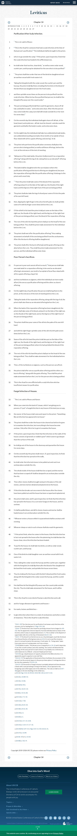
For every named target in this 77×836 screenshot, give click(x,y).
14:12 (18, 697)
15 (57, 26)
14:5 (17, 637)
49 (63, 628)
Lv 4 (22, 713)
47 (22, 737)
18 (66, 26)
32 (20, 624)
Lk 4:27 (46, 673)
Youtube (55, 818)
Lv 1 (22, 717)
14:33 (18, 664)
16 (60, 26)
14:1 (17, 624)
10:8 (36, 673)
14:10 (18, 654)
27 (33, 29)
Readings (66, 2)
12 (48, 26)
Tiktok (68, 818)
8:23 (32, 662)
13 (51, 26)
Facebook (50, 818)
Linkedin (59, 818)
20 (12, 29)
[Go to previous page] (10, 22)
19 (9, 29)
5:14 (50, 673)
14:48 (18, 741)
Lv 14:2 (23, 741)
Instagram (64, 818)
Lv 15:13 (22, 693)
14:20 (18, 717)
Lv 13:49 (23, 733)
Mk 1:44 (40, 673)
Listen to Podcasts (37, 776)
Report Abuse (55, 2)
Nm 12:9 (23, 729)
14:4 (17, 628)
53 (15, 630)
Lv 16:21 (23, 689)
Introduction (14, 26)
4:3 (43, 639)
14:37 (18, 733)
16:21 (47, 635)
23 (21, 29)
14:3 (17, 681)
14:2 (17, 673)
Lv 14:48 (23, 677)
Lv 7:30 (23, 701)
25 (27, 29)
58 (15, 671)
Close (38, 827)
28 (27, 693)
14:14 (18, 658)
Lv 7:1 (23, 697)
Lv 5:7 (23, 721)
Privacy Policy (51, 750)
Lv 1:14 (23, 725)
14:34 (18, 729)
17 (63, 26)
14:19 (18, 713)
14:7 (17, 689)
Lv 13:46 (22, 681)
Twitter (46, 818)
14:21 (18, 721)
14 (43, 626)
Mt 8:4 (32, 673)
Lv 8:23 (23, 705)
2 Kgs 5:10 (38, 626)
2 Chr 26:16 (42, 729)
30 (26, 709)
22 (18, 29)
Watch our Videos (52, 776)
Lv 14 (51, 645)
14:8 (17, 645)
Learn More (54, 792)
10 (42, 26)
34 (48, 666)
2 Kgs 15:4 (32, 729)
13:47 (62, 668)
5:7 (30, 725)
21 (15, 29)
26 (30, 29)
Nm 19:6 (22, 685)
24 (24, 29)
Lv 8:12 (23, 709)
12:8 (29, 721)
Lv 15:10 (28, 737)
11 (45, 26)
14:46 (18, 737)
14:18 (18, 709)
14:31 (18, 725)
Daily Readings (23, 776)
